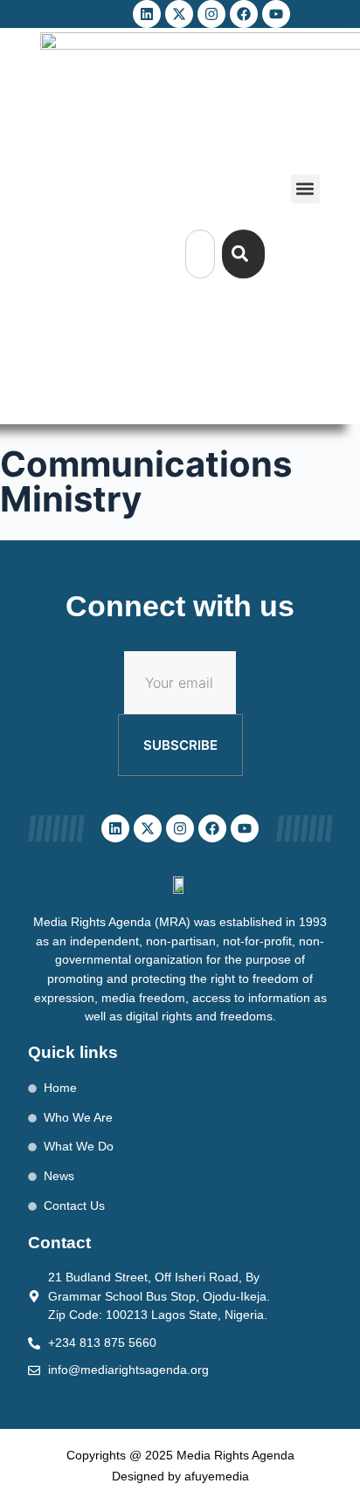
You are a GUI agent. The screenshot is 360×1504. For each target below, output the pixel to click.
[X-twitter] (179, 14)
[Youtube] (276, 14)
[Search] (243, 254)
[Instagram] (211, 14)
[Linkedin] (147, 14)
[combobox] (200, 254)
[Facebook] (244, 14)
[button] (305, 189)
